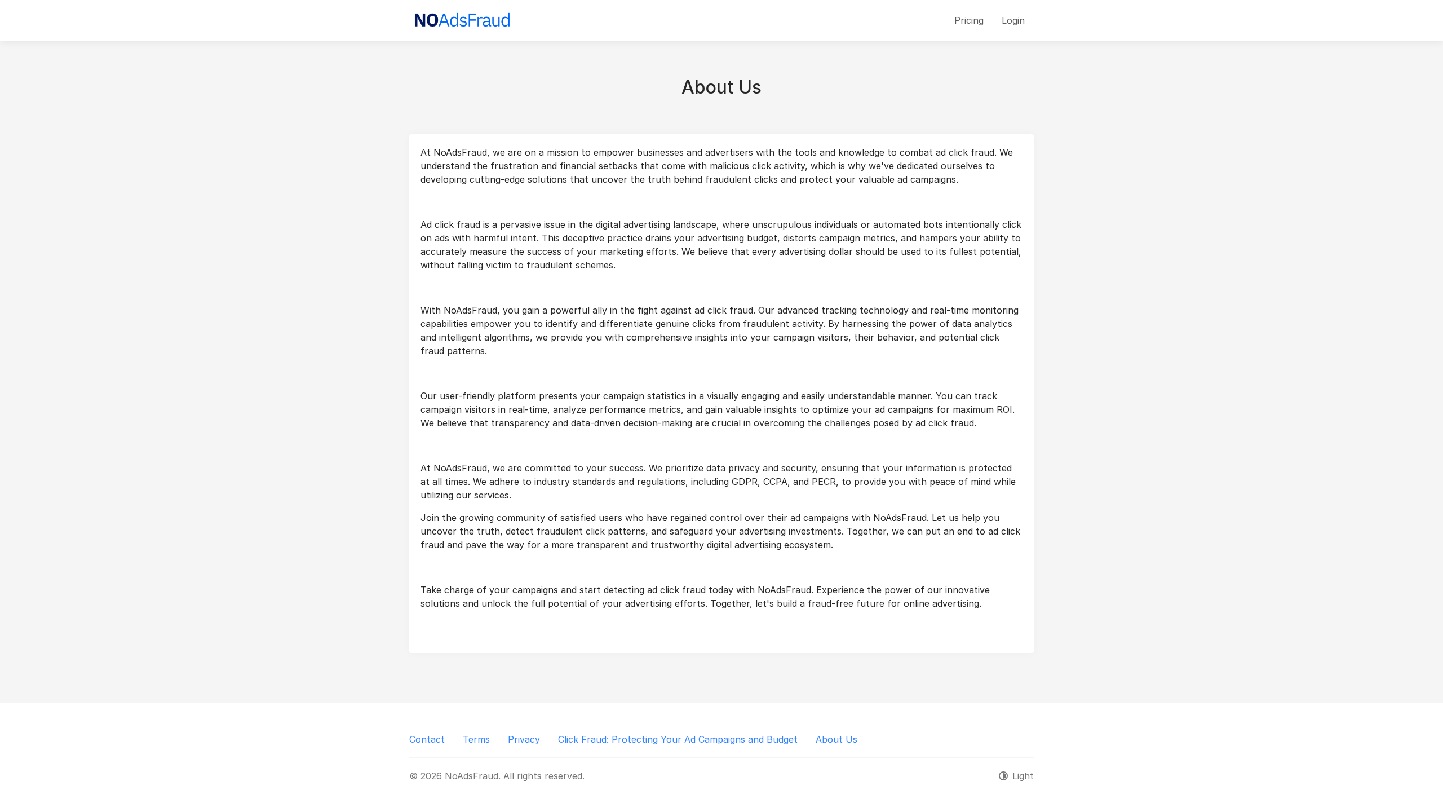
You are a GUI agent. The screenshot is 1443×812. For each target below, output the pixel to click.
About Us (836, 739)
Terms (476, 739)
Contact (427, 739)
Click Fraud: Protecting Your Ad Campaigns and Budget (678, 739)
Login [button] (1013, 20)
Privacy (524, 739)
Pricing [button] (969, 20)
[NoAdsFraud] (461, 20)
